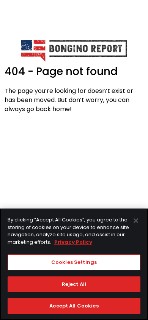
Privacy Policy (73, 242)
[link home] (74, 50)
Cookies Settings (74, 262)
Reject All (74, 284)
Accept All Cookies (73, 305)
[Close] (136, 220)
